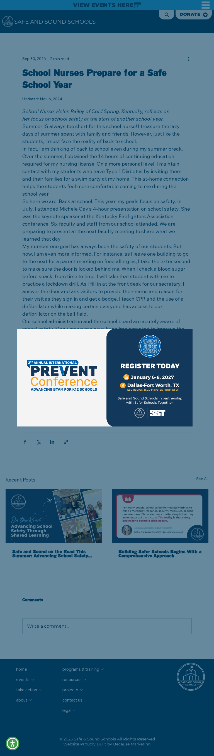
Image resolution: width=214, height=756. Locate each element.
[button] (180, 340)
